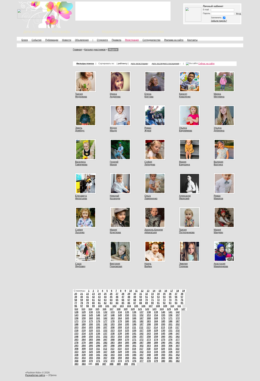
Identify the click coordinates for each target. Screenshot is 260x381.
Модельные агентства (146, 32)
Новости (66, 40)
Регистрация (132, 40)
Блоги (25, 40)
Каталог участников (94, 49)
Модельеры (111, 32)
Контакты (192, 40)
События (36, 40)
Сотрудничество (151, 40)
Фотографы (61, 32)
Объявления (82, 40)
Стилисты (86, 32)
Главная (77, 49)
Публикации (51, 40)
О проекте (102, 40)
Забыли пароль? (219, 21)
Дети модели (33, 32)
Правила (116, 40)
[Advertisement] (123, 11)
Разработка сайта (35, 375)
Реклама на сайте (173, 40)
